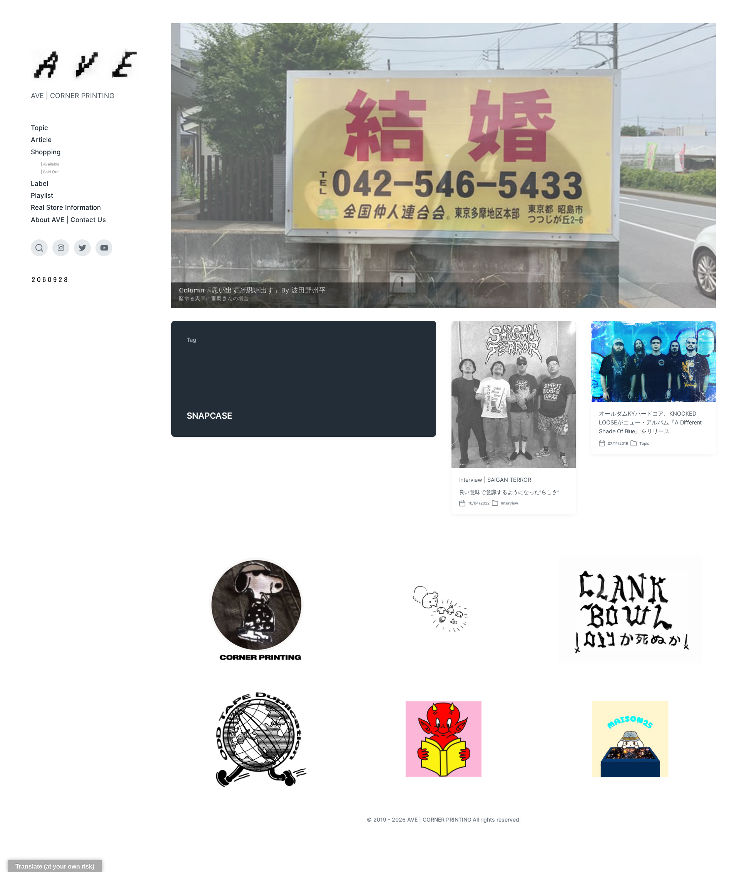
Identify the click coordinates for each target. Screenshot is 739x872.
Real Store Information (66, 207)
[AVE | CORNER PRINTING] (85, 64)
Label (39, 183)
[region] (443, 165)
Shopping (46, 152)
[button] (443, 165)
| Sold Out (50, 171)
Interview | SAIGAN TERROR (495, 479)
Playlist (42, 195)
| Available (50, 164)
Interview (509, 503)
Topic (39, 128)
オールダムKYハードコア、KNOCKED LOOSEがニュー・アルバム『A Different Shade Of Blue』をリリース (650, 422)
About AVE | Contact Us (68, 220)
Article (41, 140)
